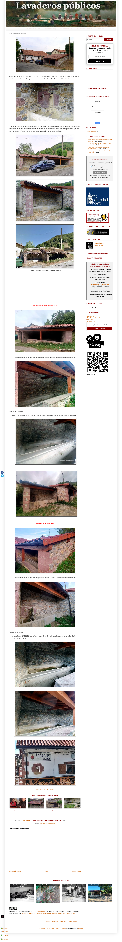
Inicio (46, 871)
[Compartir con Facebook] (72, 821)
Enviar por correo (99, 172)
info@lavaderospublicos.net (100, 284)
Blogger (80, 928)
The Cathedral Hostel (93, 318)
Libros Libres (91, 320)
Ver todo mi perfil (98, 245)
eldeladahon (90, 316)
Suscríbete (100, 61)
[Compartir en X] (70, 821)
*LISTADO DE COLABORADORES (97, 253)
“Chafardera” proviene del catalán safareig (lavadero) (74, 885)
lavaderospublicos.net (39, 911)
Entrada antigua (76, 871)
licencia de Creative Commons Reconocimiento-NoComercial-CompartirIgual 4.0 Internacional (48, 913)
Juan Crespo (99, 243)
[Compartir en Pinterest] (74, 821)
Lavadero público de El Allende (48, 884)
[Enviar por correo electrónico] (67, 821)
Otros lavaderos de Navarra (45, 790)
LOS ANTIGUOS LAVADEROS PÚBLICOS (21, 885)
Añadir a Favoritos (100, 328)
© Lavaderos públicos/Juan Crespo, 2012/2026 (52, 928)
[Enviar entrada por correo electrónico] (63, 820)
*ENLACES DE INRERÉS (94, 258)
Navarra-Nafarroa (50, 823)
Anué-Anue (42, 823)
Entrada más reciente (15, 871)
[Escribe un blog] (69, 821)
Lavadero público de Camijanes (100, 884)
